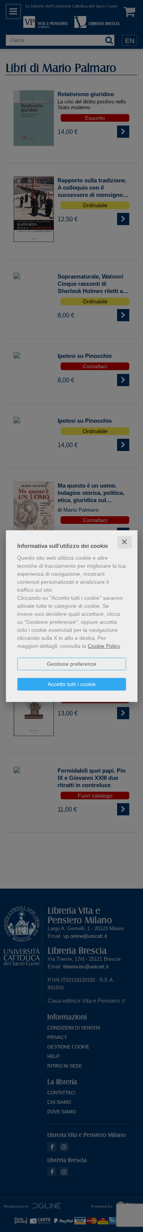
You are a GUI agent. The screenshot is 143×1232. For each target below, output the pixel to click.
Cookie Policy (104, 646)
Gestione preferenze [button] (71, 664)
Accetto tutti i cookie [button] (72, 684)
